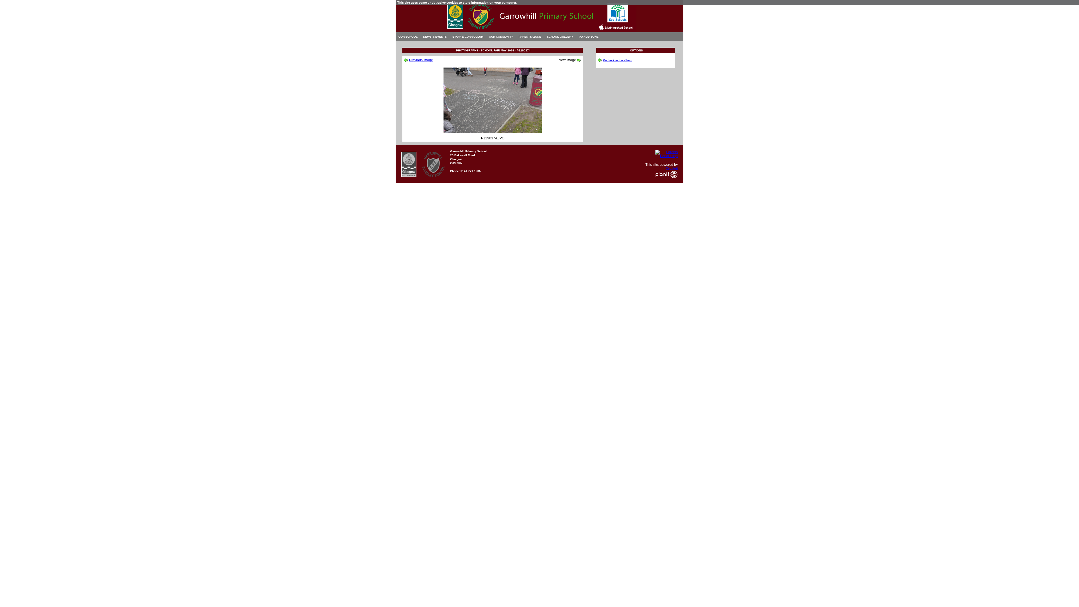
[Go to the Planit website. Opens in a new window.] (666, 182)
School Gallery (560, 36)
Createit (672, 169)
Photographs (467, 50)
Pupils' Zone (589, 36)
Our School (408, 36)
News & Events (435, 36)
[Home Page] (539, 30)
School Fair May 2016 (497, 50)
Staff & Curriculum (467, 36)
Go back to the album (617, 60)
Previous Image (421, 60)
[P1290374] (492, 132)
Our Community (501, 36)
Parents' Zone (530, 36)
